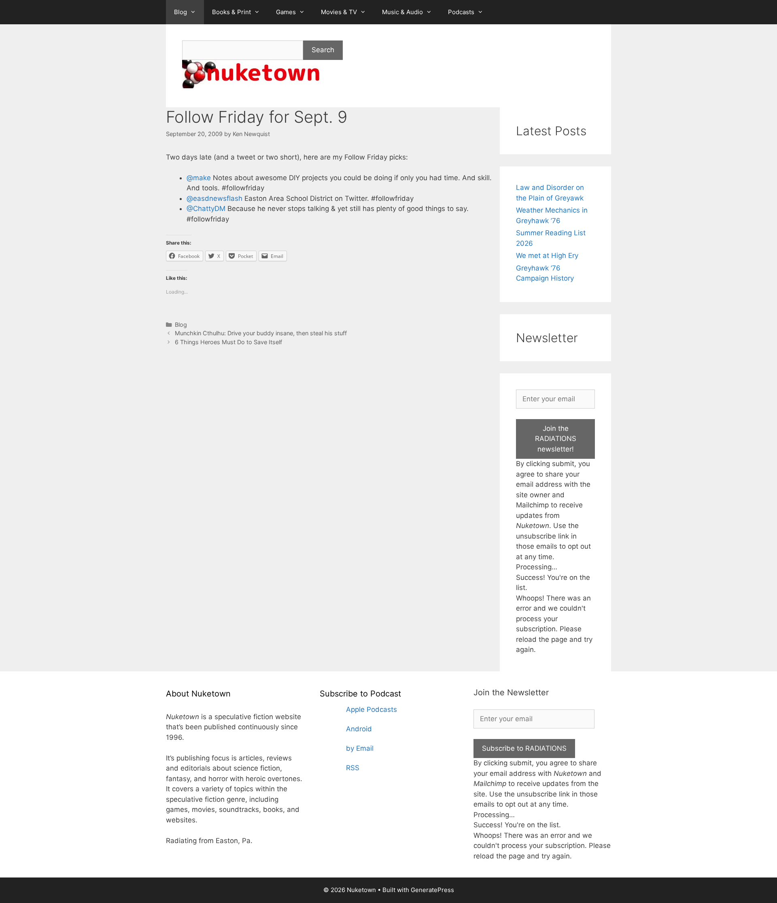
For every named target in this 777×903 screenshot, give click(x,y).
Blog (180, 12)
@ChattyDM (206, 208)
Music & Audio (402, 12)
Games (286, 12)
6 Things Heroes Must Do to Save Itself (228, 342)
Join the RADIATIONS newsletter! (555, 438)
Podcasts (461, 12)
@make (199, 178)
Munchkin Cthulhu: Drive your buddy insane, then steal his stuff (261, 333)
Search (323, 50)
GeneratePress (432, 890)
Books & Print (231, 12)
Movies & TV (339, 12)
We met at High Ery (547, 255)
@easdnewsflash (214, 198)
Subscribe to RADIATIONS (524, 748)
